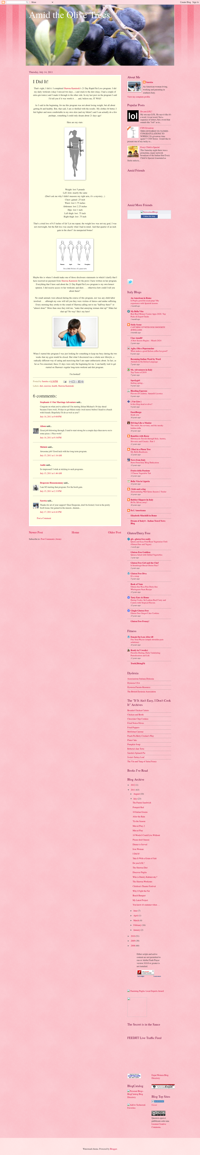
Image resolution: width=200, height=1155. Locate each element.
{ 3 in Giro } (136, 401)
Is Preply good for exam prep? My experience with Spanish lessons (145, 302)
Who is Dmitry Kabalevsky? (145, 876)
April (136, 915)
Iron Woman (138, 849)
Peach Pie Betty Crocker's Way (140, 735)
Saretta (43, 500)
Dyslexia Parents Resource (138, 687)
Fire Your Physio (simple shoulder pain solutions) (147, 641)
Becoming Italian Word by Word (146, 359)
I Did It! (136, 853)
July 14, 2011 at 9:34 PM (50, 437)
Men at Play (138, 830)
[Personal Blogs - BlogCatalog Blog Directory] (137, 1097)
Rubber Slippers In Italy (142, 499)
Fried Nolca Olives (135, 723)
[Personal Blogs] (158, 1101)
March (136, 920)
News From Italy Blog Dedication (145, 462)
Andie (43, 465)
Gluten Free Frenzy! (140, 621)
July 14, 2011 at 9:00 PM (50, 416)
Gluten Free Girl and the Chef (145, 562)
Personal (154, 1105)
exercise (47, 385)
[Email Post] (65, 381)
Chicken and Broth (135, 714)
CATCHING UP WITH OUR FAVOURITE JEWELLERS (148, 328)
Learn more (157, 976)
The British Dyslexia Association (141, 691)
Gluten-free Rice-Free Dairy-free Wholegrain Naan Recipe (144, 588)
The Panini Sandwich (142, 802)
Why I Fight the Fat (141, 890)
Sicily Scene (136, 324)
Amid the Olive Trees (69, 14)
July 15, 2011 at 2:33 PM (50, 491)
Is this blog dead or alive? (141, 404)
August (136, 793)
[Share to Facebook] (79, 381)
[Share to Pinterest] (82, 381)
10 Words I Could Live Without (146, 835)
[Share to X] (76, 381)
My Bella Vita (137, 311)
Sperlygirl (135, 380)
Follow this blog (149, 216)
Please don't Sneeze (141, 839)
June (135, 910)
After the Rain (139, 816)
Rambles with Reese (140, 436)
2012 (133, 784)
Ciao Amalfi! (137, 338)
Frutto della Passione (140, 470)
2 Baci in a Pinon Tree (141, 449)
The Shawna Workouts (142, 881)
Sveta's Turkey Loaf (135, 757)
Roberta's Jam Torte (135, 748)
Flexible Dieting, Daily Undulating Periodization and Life (145, 654)
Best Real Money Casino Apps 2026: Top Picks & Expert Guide (148, 315)
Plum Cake (132, 740)
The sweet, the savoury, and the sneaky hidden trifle (147, 426)
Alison (43, 426)
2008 (133, 945)
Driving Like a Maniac (141, 422)
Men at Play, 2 (139, 825)
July (135, 798)
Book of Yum (137, 584)
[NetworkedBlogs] (149, 211)
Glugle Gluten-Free (140, 610)
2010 (133, 935)
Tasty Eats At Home (140, 597)
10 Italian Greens (140, 811)
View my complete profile (138, 96)
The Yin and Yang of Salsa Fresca (141, 761)
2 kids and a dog (138, 489)
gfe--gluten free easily (141, 539)
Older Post (114, 532)
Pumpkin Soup (133, 744)
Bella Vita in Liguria (140, 481)
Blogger (113, 1148)
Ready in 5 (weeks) (139, 650)
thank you (135, 414)
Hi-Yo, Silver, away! (139, 502)
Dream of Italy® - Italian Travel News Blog (148, 522)
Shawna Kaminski (72, 88)
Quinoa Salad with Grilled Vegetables (146, 554)
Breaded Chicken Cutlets (138, 710)
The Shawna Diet (140, 867)
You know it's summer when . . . (146, 904)
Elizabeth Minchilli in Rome (144, 515)
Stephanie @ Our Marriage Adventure (58, 402)
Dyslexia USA (133, 682)
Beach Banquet (139, 895)
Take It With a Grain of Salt (145, 858)
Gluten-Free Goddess (140, 552)
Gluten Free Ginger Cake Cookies (145, 613)
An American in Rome (141, 298)
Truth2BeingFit (138, 663)
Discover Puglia (140, 872)
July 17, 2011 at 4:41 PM (50, 511)
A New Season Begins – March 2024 (146, 340)
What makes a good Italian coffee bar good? (149, 351)
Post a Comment (44, 518)
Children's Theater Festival (144, 886)
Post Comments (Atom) (51, 538)
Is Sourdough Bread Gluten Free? (145, 565)
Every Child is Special (150, 147)
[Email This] (70, 381)
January (137, 929)
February (137, 925)
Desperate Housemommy (51, 482)
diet (41, 385)
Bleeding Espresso (139, 390)
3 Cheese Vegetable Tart (141, 473)
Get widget (141, 976)
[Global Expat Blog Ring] (163, 1088)
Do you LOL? (146, 111)
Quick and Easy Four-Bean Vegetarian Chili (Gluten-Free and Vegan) (149, 543)
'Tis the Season (139, 821)
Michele (43, 447)
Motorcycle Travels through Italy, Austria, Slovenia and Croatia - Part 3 (148, 440)
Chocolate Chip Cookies (137, 718)
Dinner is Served (140, 844)
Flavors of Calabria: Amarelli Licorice (147, 393)
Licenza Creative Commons (159, 1125)
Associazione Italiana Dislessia (140, 678)
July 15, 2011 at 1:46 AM (51, 473)
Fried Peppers (133, 727)
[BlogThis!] (73, 381)
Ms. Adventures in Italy (141, 369)
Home (75, 532)
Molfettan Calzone (135, 731)
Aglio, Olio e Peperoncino (142, 348)
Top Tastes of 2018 (139, 372)
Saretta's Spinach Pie (136, 752)
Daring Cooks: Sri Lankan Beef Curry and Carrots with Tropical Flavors (148, 601)
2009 (133, 940)
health (54, 385)
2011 (133, 789)
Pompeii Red (138, 807)
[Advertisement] (141, 1056)
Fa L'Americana (138, 510)
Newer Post (36, 532)
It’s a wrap (135, 576)
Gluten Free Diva (139, 573)
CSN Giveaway (147, 127)
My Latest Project (140, 900)
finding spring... (137, 383)
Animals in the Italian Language (144, 361)
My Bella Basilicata (139, 451)
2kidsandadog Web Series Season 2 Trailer (148, 491)
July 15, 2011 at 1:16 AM (51, 455)
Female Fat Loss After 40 (142, 636)
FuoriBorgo (136, 412)
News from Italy (138, 460)
